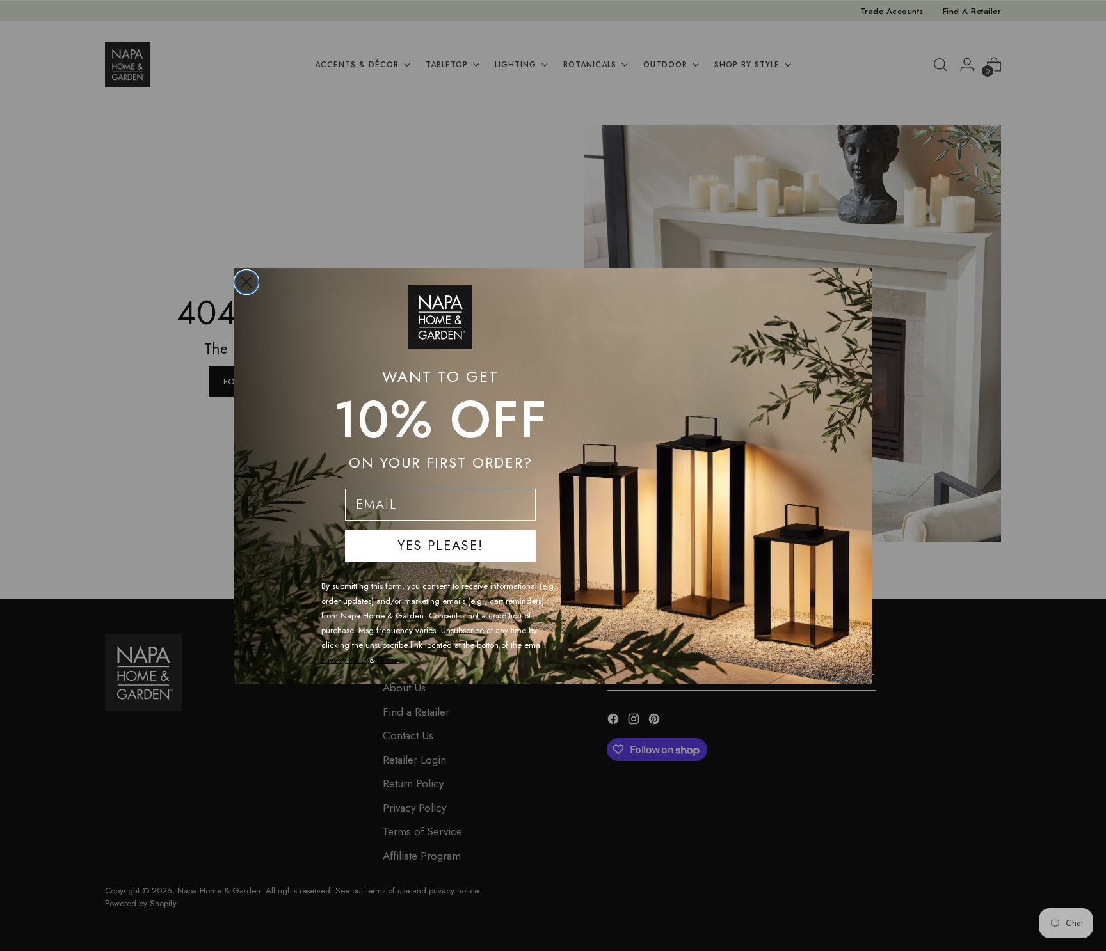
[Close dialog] (246, 282)
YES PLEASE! (440, 546)
